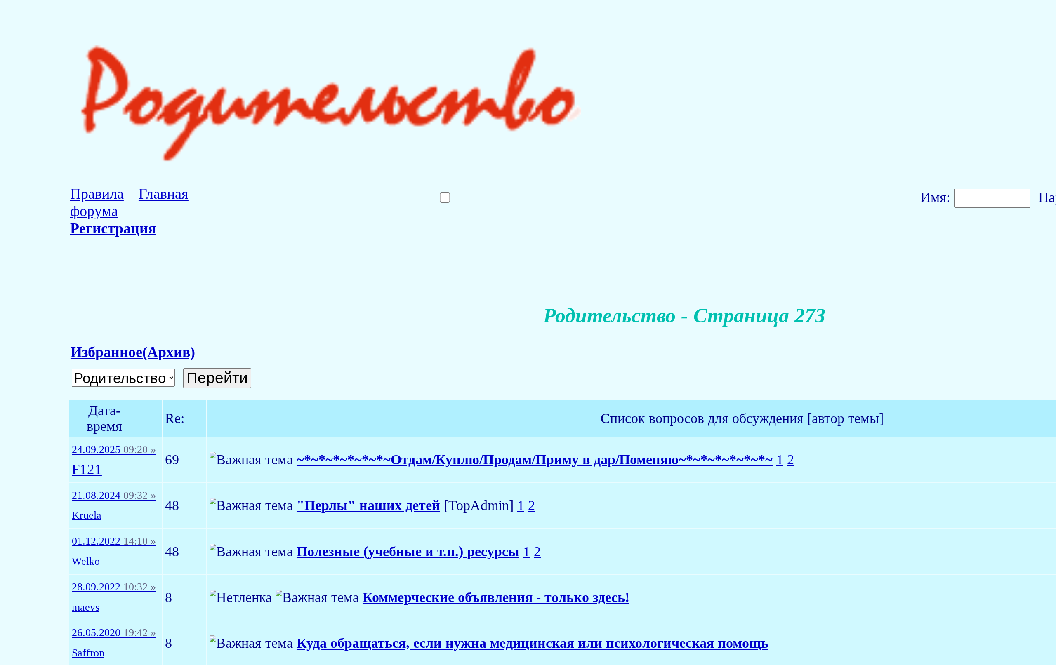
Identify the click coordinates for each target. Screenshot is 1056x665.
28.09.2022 (114, 587)
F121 (87, 470)
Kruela (86, 515)
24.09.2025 (114, 450)
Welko (86, 561)
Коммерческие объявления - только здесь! (496, 597)
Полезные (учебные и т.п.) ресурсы (408, 551)
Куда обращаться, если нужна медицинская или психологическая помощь (532, 643)
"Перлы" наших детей (368, 505)
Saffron (88, 653)
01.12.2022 (114, 541)
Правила (97, 194)
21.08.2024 (114, 495)
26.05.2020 (114, 633)
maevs (85, 607)
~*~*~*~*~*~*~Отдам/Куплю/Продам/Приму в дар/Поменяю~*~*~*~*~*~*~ (535, 459)
